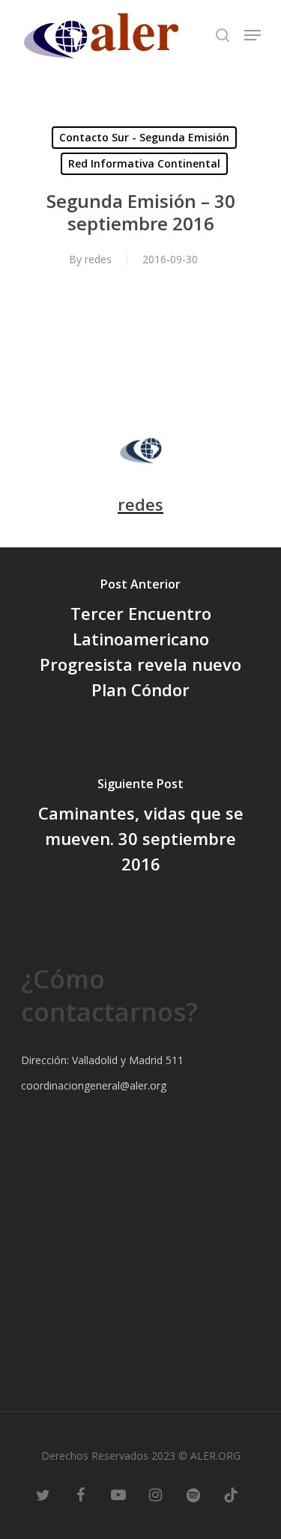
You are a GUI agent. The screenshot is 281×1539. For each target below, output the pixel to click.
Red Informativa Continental (144, 163)
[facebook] (81, 1494)
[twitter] (43, 1494)
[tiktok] (231, 1494)
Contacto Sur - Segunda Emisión (144, 137)
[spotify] (193, 1494)
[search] (222, 35)
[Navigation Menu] (252, 35)
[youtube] (118, 1494)
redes (98, 259)
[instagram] (156, 1494)
